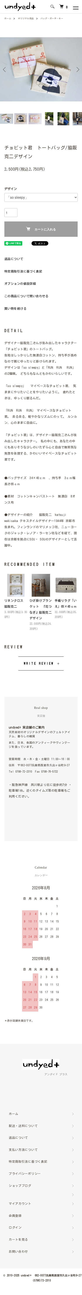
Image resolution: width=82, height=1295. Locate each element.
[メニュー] (75, 6)
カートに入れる (45, 229)
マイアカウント (20, 1203)
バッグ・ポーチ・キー (51, 18)
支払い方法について (23, 1149)
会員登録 (15, 1215)
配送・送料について (23, 1125)
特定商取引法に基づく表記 (23, 271)
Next (77, 69)
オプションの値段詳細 (20, 283)
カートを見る (18, 1239)
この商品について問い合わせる (26, 296)
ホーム (7, 18)
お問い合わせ (18, 1251)
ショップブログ (20, 1185)
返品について (13, 258)
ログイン (15, 1227)
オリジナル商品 (26, 18)
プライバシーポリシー (25, 1173)
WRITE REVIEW (39, 663)
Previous (5, 69)
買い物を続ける (15, 308)
